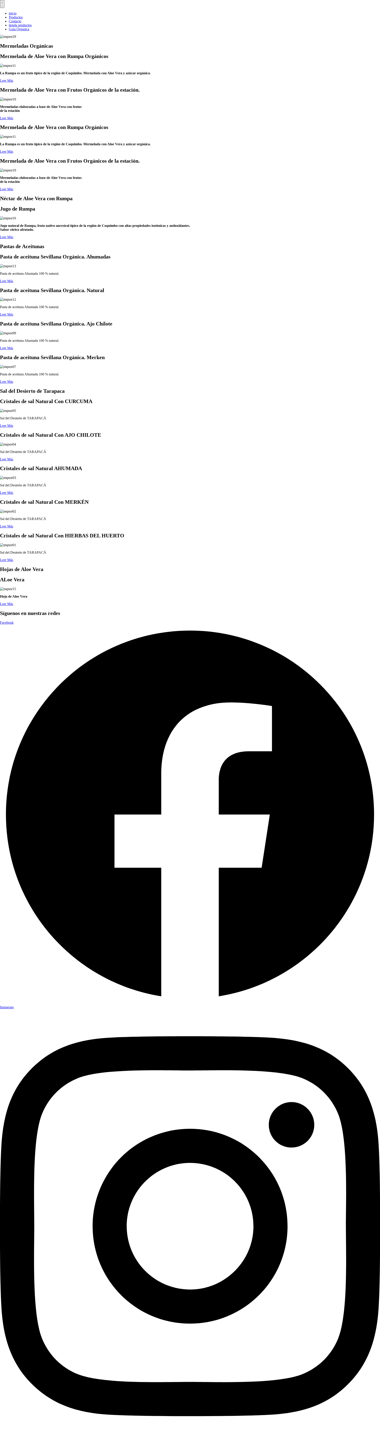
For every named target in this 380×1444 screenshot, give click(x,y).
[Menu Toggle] (2, 4)
